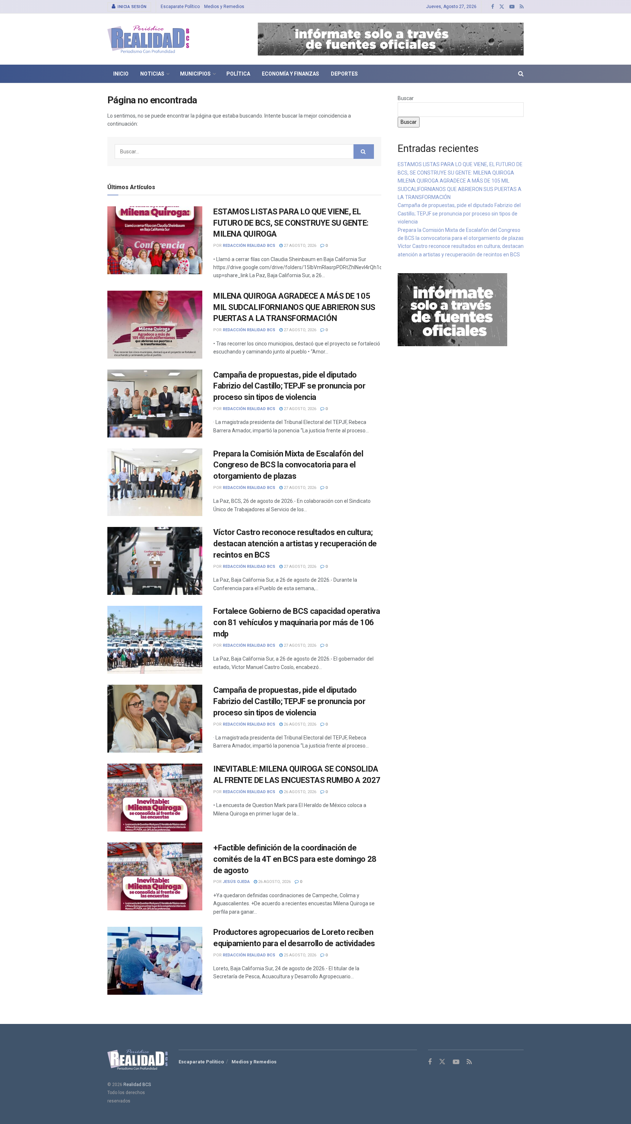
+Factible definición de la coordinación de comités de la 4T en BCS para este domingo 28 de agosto (294, 859)
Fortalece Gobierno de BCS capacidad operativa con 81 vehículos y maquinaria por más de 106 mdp (296, 622)
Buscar (406, 98)
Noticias (152, 74)
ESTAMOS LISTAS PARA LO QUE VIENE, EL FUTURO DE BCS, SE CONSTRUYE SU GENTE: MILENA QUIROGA (290, 223)
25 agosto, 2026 (299, 955)
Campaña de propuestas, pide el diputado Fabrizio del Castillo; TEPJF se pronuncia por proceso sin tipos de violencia (289, 386)
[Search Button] (521, 74)
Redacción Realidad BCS (249, 245)
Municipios (195, 74)
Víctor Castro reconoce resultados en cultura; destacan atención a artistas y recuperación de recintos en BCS (295, 543)
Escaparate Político (180, 6)
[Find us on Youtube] (512, 7)
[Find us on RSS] (522, 7)
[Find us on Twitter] (501, 7)
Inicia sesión (131, 6)
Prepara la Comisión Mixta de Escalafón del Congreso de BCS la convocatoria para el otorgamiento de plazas (288, 465)
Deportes (344, 74)
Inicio (121, 74)
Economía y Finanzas (290, 74)
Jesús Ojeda (236, 881)
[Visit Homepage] (148, 39)
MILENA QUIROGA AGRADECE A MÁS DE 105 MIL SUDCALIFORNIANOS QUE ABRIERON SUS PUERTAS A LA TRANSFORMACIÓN (294, 307)
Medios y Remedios (224, 6)
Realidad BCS (137, 1084)
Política (238, 74)
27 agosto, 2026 (299, 245)
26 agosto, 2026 (299, 724)
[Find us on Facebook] (492, 7)
